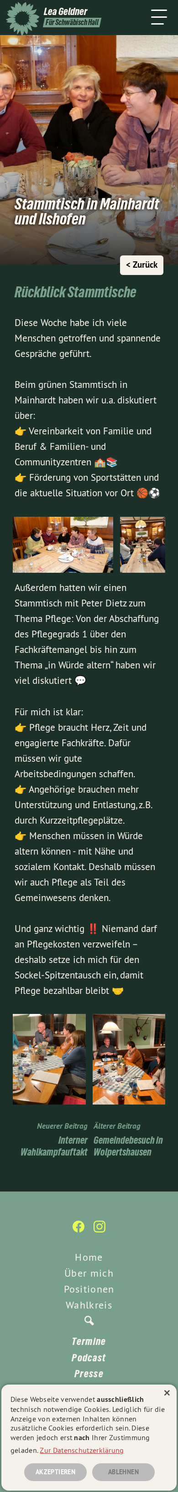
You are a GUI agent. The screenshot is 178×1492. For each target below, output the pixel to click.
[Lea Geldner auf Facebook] (78, 1231)
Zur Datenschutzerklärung (82, 1450)
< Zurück (141, 264)
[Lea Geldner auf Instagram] (99, 1231)
